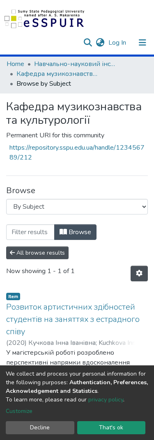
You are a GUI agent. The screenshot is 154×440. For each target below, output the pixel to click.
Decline (40, 427)
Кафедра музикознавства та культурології (57, 73)
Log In (118, 42)
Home (15, 63)
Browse (79, 232)
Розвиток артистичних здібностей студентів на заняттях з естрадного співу (73, 319)
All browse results (40, 253)
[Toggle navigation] (142, 42)
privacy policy (105, 400)
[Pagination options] (139, 273)
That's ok (111, 427)
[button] (100, 43)
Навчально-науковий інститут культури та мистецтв (75, 63)
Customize (19, 411)
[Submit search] (87, 42)
